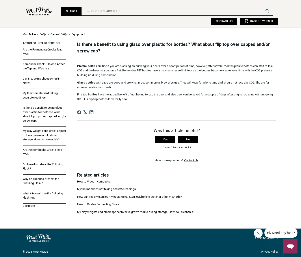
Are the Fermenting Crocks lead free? (43, 52)
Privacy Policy (269, 251)
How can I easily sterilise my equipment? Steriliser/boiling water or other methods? (129, 196)
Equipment (78, 34)
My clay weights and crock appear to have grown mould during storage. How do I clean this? (44, 135)
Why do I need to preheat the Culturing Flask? (41, 181)
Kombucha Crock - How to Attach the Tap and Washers (44, 66)
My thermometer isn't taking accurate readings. (40, 95)
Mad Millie (29, 34)
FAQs (43, 34)
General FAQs (59, 34)
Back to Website (259, 21)
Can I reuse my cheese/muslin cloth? (41, 81)
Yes (165, 139)
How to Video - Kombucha (94, 181)
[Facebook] (79, 112)
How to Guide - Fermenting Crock (98, 204)
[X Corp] (85, 112)
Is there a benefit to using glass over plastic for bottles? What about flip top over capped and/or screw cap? (44, 114)
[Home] (39, 11)
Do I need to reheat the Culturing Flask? (43, 166)
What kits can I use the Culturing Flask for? (43, 195)
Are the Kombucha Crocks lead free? (42, 152)
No (188, 139)
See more (29, 205)
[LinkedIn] (91, 112)
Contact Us (224, 21)
